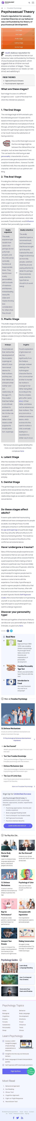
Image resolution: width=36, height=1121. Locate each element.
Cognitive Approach (12, 1095)
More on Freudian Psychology (22, 786)
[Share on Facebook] (8, 631)
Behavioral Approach (13, 1086)
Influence (22, 1025)
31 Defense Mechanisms (10, 728)
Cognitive (5, 1016)
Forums (5, 1022)
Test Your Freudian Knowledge (15, 756)
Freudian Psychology (14, 8)
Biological (5, 1013)
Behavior (22, 1011)
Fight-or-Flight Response (14, 1098)
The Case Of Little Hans (12, 775)
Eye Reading (10, 1089)
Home (4, 1011)
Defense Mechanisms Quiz (13, 766)
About (26, 1111)
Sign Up (17, 826)
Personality (6, 1027)
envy (21, 401)
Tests (21, 1027)
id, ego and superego (9, 530)
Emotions (22, 1019)
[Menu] (32, 2)
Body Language (24, 1013)
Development (23, 1016)
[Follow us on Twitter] (17, 1117)
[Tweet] (12, 631)
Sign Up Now (22, 1071)
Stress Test (10, 1092)
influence (30, 221)
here (22, 451)
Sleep (4, 1030)
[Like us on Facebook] (13, 1117)
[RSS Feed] (22, 1117)
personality (5, 156)
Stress (21, 1030)
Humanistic (6, 1025)
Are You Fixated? (10, 746)
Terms (10, 1113)
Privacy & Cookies (19, 1113)
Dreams (5, 1019)
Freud (7, 53)
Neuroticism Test (12, 1101)
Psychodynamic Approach (14, 83)
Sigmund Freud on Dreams (14, 81)
